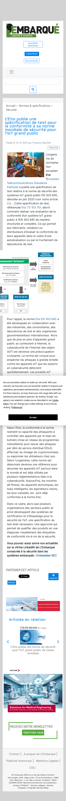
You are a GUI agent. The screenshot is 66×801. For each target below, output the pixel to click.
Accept (33, 417)
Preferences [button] (17, 407)
